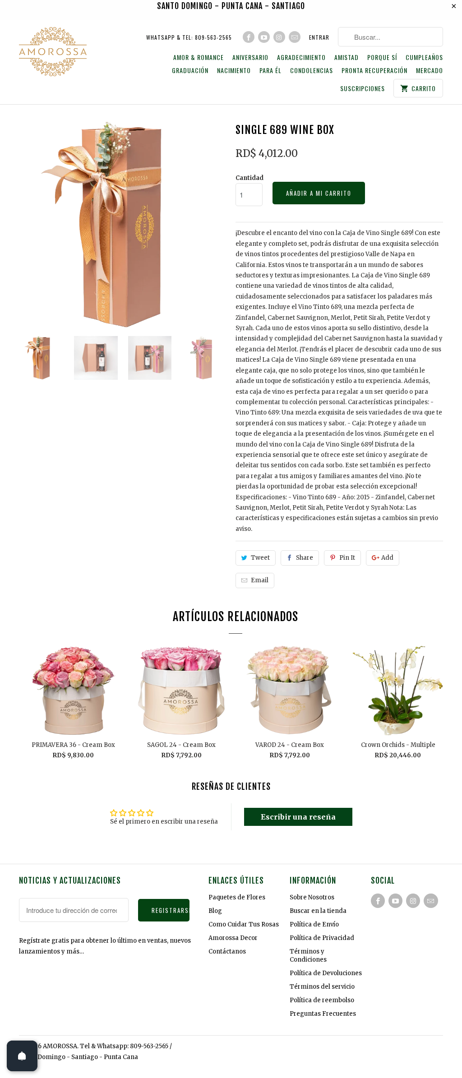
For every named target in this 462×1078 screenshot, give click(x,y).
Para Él (270, 70)
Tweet (260, 558)
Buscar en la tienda (318, 911)
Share (304, 558)
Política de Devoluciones (326, 973)
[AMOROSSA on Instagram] (279, 37)
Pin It (347, 558)
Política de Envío (314, 924)
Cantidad (249, 178)
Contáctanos (227, 951)
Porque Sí (382, 57)
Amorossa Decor (233, 938)
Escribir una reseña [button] (298, 816)
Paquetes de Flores (236, 897)
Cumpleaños (424, 57)
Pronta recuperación (374, 70)
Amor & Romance (198, 57)
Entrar (319, 37)
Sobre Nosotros (312, 897)
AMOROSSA (60, 1046)
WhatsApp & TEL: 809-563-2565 (189, 37)
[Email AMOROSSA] (294, 37)
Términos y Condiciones (308, 955)
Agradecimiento (301, 57)
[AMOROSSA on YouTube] (264, 37)
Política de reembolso (322, 1000)
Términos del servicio (322, 986)
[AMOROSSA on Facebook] (248, 37)
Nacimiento (234, 70)
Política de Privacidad (322, 938)
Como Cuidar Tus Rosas (243, 924)
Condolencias (311, 70)
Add (387, 558)
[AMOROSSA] (53, 53)
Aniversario (250, 57)
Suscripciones (362, 88)
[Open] (22, 1056)
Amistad (346, 57)
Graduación (190, 70)
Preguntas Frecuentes (323, 1014)
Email (259, 580)
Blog (215, 911)
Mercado (429, 70)
